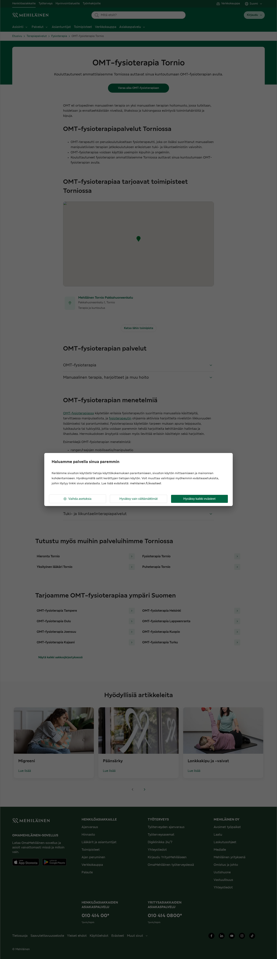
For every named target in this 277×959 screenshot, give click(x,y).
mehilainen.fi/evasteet (145, 483)
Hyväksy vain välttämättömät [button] (138, 498)
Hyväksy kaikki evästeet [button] (199, 498)
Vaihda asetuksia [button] (79, 498)
